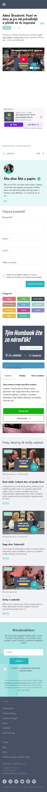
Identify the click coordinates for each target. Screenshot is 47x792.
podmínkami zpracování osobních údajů (29, 669)
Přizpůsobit (22, 418)
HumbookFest (8, 709)
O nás (5, 742)
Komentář (8, 217)
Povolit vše (23, 411)
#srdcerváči (22, 537)
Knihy (5, 752)
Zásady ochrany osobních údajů (16, 757)
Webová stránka (9, 263)
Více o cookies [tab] (37, 376)
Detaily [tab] (22, 376)
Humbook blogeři (10, 718)
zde (28, 690)
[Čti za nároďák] (23, 343)
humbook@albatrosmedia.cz (15, 773)
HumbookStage (9, 713)
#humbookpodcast (24, 146)
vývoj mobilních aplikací (33, 787)
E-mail (6, 251)
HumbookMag (9, 733)
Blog (4, 747)
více (5, 201)
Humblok (6, 728)
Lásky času (18, 37)
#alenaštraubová (9, 146)
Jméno (6, 239)
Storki (5, 723)
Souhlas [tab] (8, 376)
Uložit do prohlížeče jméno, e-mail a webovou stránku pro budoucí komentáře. (24, 275)
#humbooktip (23, 474)
